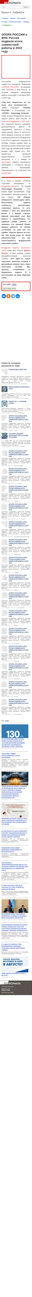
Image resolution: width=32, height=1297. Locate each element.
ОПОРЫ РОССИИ (10, 87)
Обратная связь (6, 989)
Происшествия (15, 22)
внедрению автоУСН (10, 186)
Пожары (26, 22)
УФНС (14, 284)
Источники (21, 18)
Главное (5, 18)
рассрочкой (6, 173)
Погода (4, 22)
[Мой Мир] (18, 296)
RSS (12, 992)
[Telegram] (13, 296)
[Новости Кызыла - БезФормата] (10, 2)
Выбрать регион (6, 990)
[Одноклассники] (8, 296)
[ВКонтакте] (4, 296)
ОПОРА (10, 90)
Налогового (6, 162)
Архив (12, 18)
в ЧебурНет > (7, 25)
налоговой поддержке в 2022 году (15, 121)
